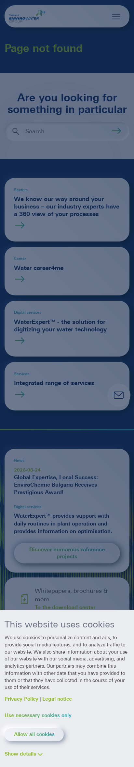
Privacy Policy (21, 699)
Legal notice (57, 699)
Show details (20, 754)
